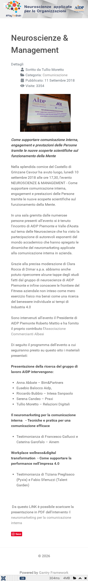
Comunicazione (55, 75)
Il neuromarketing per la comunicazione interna (41, 517)
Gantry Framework (53, 572)
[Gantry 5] (44, 9)
